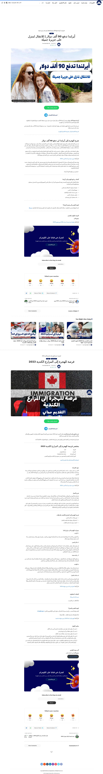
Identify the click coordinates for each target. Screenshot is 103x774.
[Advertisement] (51, 16)
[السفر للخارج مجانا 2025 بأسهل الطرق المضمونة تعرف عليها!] (79, 330)
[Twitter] (19, 2)
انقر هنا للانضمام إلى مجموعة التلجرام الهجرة (69, 131)
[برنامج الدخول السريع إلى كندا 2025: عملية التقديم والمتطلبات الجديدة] (23, 330)
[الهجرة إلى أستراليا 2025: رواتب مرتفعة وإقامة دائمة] (51, 330)
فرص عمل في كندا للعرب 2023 (67, 158)
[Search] (2, 2)
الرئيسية (63, 30)
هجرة (51, 33)
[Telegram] (9, 2)
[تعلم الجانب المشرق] (99, 2)
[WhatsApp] (52, 45)
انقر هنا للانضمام (51, 244)
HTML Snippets (46, 773)
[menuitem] (41, 2)
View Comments (32, 310)
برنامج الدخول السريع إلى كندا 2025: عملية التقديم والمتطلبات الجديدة (24, 341)
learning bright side (46, 43)
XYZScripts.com (57, 773)
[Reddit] (10, 2)
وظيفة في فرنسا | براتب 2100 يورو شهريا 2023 (63, 222)
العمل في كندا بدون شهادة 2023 (67, 586)
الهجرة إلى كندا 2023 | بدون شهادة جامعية (65, 618)
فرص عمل (54, 358)
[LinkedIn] (14, 2)
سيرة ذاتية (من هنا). (74, 597)
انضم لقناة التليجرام (52, 115)
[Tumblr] (12, 2)
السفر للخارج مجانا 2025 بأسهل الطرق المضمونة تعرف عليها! (81, 341)
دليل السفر (88, 337)
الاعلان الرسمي (73, 656)
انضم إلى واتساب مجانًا (52, 107)
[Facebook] (20, 2)
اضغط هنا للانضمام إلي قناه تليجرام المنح (69, 460)
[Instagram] (15, 2)
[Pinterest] (17, 2)
